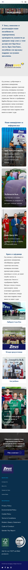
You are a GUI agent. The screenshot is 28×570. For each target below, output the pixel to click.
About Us (4, 486)
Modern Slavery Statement (11, 522)
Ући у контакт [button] (13, 453)
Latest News (5, 494)
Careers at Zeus (6, 490)
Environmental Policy (9, 510)
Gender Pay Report (8, 531)
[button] (25, 2)
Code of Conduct (8, 526)
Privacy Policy (6, 506)
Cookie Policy (6, 514)
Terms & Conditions (9, 518)
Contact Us (5, 482)
